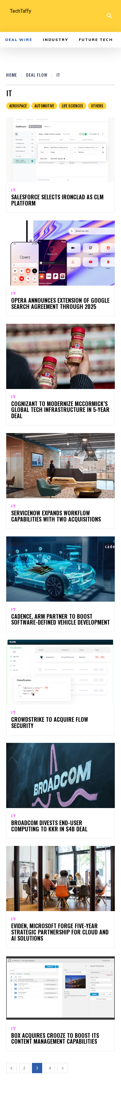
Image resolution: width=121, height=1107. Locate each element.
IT (13, 190)
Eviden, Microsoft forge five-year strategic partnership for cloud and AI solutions (60, 932)
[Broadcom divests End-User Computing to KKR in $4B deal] (60, 775)
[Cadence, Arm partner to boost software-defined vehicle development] (60, 569)
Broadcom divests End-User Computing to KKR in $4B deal (49, 826)
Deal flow (36, 74)
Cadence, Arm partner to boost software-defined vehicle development (60, 619)
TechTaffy (20, 11)
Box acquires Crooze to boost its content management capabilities (55, 1038)
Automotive (44, 105)
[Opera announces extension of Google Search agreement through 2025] (60, 253)
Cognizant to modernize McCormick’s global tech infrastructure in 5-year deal (60, 410)
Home (11, 74)
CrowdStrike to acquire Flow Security (49, 722)
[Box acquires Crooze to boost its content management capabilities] (60, 988)
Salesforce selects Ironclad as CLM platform (57, 200)
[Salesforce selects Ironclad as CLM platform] (60, 149)
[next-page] (62, 1068)
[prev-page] (11, 1068)
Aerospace (18, 105)
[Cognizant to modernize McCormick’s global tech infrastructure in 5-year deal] (60, 356)
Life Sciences (72, 105)
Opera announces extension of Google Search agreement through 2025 (60, 303)
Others (97, 105)
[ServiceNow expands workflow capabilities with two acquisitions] (60, 465)
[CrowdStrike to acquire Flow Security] (60, 672)
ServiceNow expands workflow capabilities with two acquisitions (56, 516)
